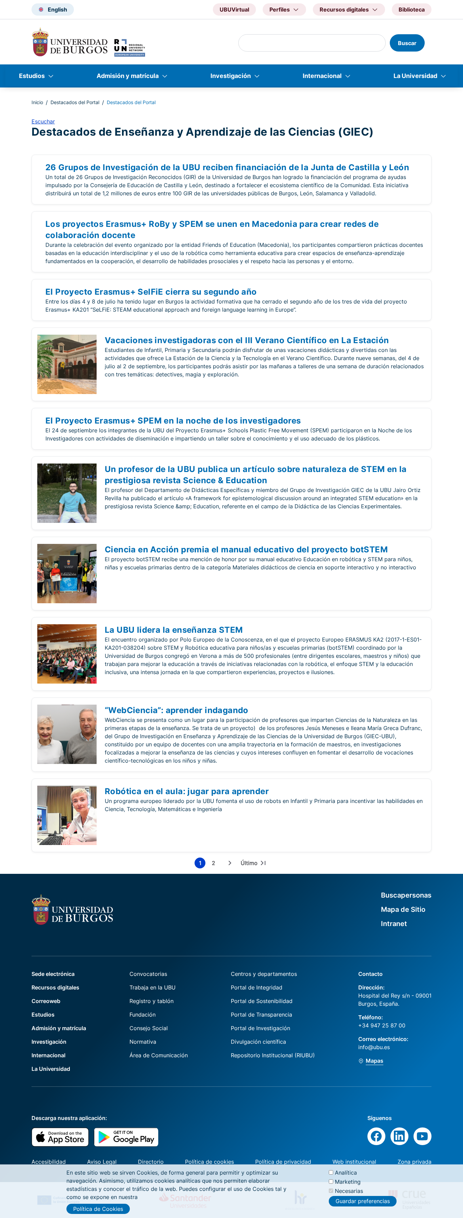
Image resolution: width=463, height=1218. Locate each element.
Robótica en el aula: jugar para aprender (187, 791)
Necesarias (349, 1190)
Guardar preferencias (363, 1201)
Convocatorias (148, 973)
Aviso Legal (102, 1161)
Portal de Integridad (256, 987)
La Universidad (415, 75)
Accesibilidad (49, 1161)
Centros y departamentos (264, 973)
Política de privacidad (283, 1161)
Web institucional (354, 1161)
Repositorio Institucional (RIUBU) (273, 1055)
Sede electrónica (53, 973)
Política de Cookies (98, 1208)
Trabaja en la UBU (152, 987)
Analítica (346, 1172)
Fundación (142, 1014)
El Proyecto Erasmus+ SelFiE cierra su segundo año (151, 292)
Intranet (394, 924)
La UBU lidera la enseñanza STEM (174, 630)
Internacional (322, 75)
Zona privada (414, 1161)
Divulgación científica (258, 1041)
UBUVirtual (234, 9)
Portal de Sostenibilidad (262, 1001)
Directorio (151, 1161)
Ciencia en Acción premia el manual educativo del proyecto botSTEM (246, 549)
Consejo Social (148, 1028)
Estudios (32, 75)
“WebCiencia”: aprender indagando (176, 710)
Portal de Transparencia (261, 1014)
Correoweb (46, 1001)
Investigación (230, 75)
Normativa (142, 1041)
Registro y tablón (151, 1001)
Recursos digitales (55, 987)
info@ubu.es (374, 1047)
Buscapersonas (406, 895)
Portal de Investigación (260, 1028)
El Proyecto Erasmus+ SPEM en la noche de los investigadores (173, 421)
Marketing (348, 1181)
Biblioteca (412, 9)
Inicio (37, 102)
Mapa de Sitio (403, 909)
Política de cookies (209, 1161)
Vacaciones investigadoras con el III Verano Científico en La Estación (247, 340)
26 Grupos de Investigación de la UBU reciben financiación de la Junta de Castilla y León (227, 167)
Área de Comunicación (158, 1055)
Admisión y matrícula (128, 75)
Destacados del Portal (75, 102)
